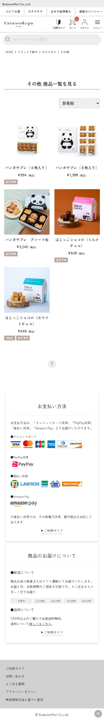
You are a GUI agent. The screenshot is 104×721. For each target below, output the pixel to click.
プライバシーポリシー (21, 691)
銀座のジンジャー (90, 11)
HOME (9, 52)
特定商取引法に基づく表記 (24, 699)
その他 (64, 52)
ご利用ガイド (53, 530)
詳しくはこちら (40, 623)
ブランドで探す (27, 52)
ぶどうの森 (13, 11)
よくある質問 (15, 684)
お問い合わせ (15, 676)
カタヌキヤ (35, 11)
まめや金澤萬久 (61, 11)
